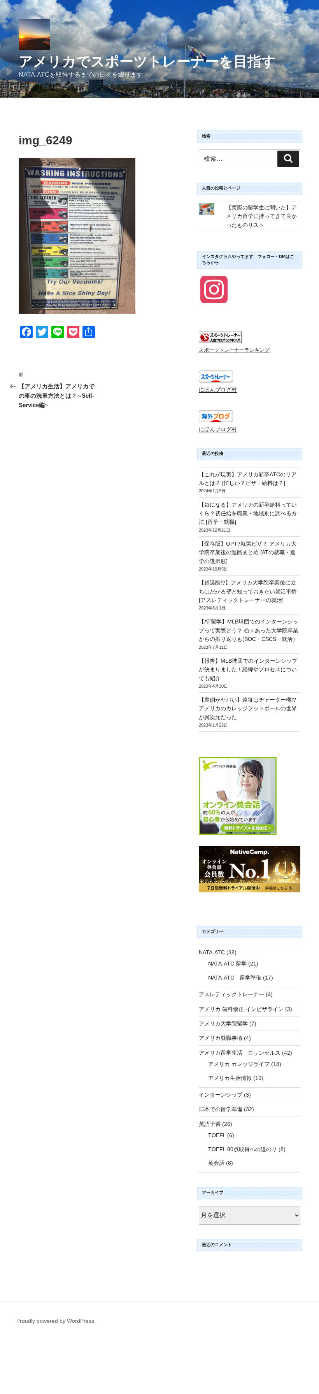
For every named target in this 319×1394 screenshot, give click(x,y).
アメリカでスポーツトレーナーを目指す (147, 61)
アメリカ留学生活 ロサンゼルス (239, 1053)
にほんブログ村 (218, 389)
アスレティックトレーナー (231, 994)
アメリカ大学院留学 (223, 1023)
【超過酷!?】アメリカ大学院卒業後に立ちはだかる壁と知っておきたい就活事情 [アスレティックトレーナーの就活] (248, 591)
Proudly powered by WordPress (55, 1321)
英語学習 (210, 1124)
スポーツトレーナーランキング (234, 350)
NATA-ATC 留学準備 (234, 977)
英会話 (216, 1163)
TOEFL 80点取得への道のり (242, 1149)
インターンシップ (220, 1095)
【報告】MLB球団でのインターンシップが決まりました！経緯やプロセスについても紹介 (248, 669)
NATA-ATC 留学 (227, 963)
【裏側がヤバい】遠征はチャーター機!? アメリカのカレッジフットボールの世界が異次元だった (248, 708)
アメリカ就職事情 (220, 1038)
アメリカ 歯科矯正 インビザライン (241, 1009)
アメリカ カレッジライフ (239, 1064)
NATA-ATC (212, 952)
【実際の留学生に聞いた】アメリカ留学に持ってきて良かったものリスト (261, 216)
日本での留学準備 (220, 1109)
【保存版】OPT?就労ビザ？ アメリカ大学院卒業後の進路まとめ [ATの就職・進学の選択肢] (247, 552)
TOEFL (217, 1135)
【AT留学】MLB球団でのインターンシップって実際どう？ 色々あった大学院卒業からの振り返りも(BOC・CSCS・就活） (248, 630)
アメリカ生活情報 (230, 1078)
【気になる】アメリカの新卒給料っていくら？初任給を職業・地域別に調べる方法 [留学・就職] (248, 513)
